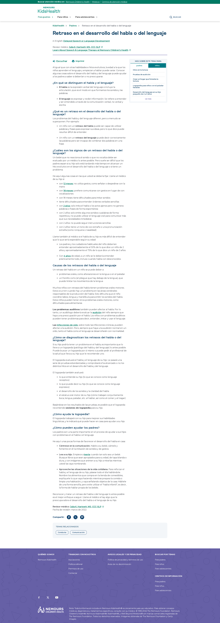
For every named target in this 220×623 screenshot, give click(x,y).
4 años (67, 256)
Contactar (72, 573)
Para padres (160, 560)
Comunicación (78, 532)
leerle (87, 454)
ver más (148, 99)
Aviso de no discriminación (119, 564)
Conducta (62, 532)
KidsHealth (58, 25)
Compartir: (58, 517)
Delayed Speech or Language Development (86, 41)
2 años (66, 206)
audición (97, 312)
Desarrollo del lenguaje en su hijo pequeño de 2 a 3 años (147, 93)
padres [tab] (139, 66)
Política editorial (75, 564)
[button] (60, 61)
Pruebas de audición (141, 74)
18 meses (68, 190)
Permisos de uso (75, 569)
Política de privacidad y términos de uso (125, 560)
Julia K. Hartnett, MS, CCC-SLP (86, 47)
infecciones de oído (67, 325)
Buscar (177, 17)
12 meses (68, 183)
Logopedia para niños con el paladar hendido (148, 86)
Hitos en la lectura (140, 70)
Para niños (159, 564)
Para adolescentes (163, 569)
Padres (73, 25)
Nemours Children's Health (78, 2)
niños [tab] (157, 66)
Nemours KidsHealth (47, 560)
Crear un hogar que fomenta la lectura (145, 80)
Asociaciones (74, 560)
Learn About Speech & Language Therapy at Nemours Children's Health (92, 50)
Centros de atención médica (114, 2)
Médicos (96, 2)
